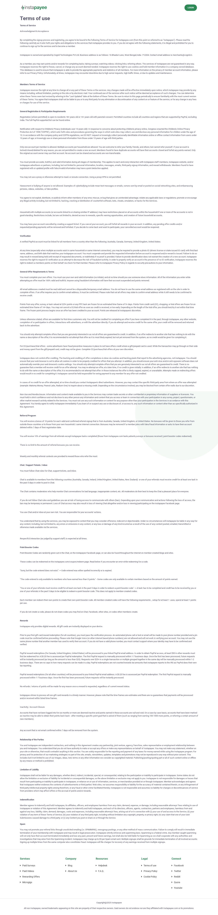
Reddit (177, 876)
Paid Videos (28, 871)
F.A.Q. (101, 871)
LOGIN (191, 7)
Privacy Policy (150, 871)
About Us (72, 871)
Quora (177, 882)
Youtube (178, 888)
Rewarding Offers (31, 876)
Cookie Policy (150, 876)
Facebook (179, 865)
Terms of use (150, 865)
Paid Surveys (28, 865)
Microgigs (27, 882)
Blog (70, 865)
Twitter (177, 871)
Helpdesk (102, 865)
